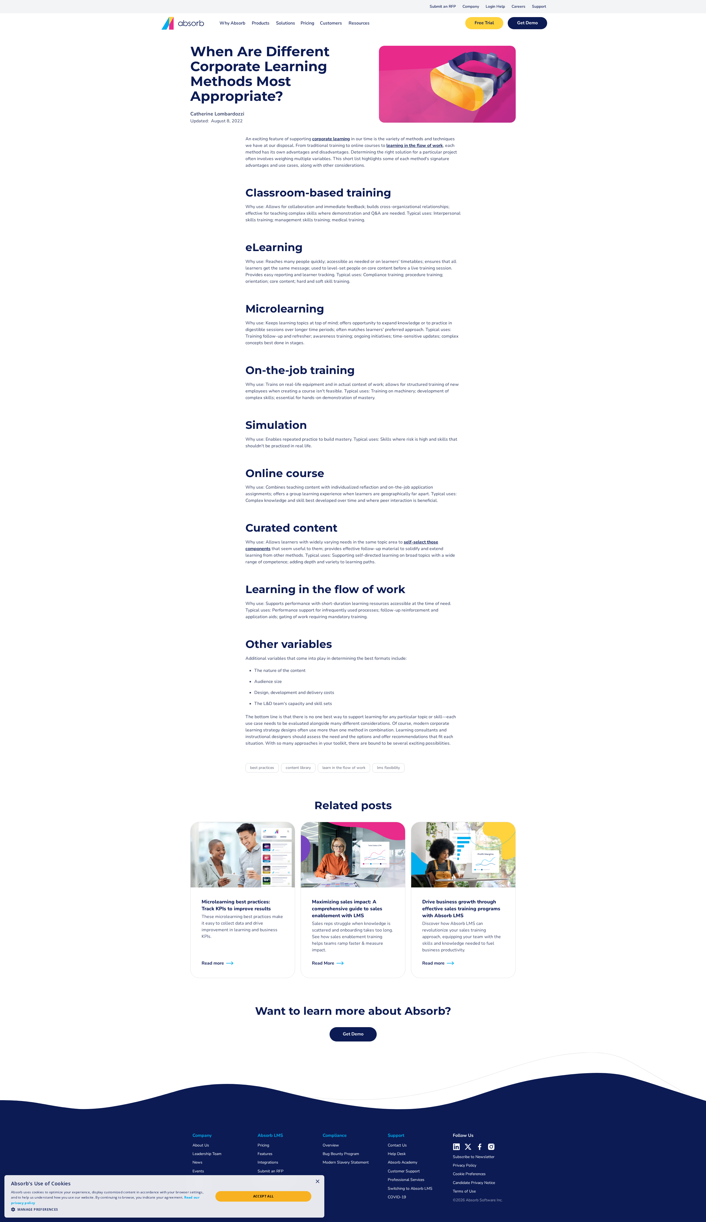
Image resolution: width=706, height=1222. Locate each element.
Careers (518, 6)
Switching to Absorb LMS (410, 1188)
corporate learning (331, 139)
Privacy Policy (464, 1165)
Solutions (285, 23)
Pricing (307, 23)
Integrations (268, 1162)
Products (260, 23)
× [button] (317, 1181)
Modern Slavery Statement (346, 1162)
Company (470, 6)
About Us (200, 1145)
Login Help (495, 6)
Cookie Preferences (469, 1174)
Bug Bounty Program (341, 1153)
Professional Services (406, 1179)
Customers (331, 23)
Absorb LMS (270, 1135)
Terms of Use (464, 1191)
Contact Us (397, 1145)
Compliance (335, 1135)
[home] (183, 23)
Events (198, 1171)
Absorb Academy (402, 1162)
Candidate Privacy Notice (474, 1182)
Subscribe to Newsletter (473, 1156)
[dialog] (164, 1196)
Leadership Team (206, 1153)
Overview (331, 1145)
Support (539, 6)
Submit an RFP (443, 6)
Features (265, 1153)
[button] (470, 6)
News (197, 1162)
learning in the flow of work (414, 145)
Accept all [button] (263, 1196)
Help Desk (397, 1153)
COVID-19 (397, 1197)
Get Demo (527, 23)
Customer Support (404, 1171)
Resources (359, 23)
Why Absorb (232, 23)
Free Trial (484, 23)
